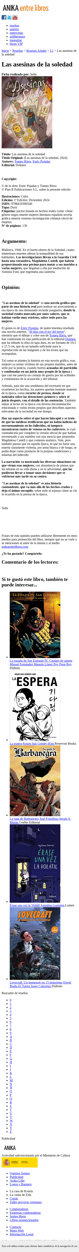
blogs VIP (16, 44)
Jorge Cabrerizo (41, 986)
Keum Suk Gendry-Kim (39, 743)
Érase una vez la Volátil (25, 905)
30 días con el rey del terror (46, 331)
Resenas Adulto (36, 50)
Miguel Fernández (22, 664)
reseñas (14, 25)
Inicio (5, 50)
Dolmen (70, 339)
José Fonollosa (49, 818)
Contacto (15, 1227)
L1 (51, 50)
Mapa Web (17, 1230)
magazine (16, 40)
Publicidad (16, 1177)
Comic (14, 1198)
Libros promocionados (24, 1220)
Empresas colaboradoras (25, 1212)
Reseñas (17, 50)
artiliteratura (17, 36)
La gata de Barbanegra (24, 818)
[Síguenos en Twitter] (9, 18)
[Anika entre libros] (22, 1151)
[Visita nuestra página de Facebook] (4, 18)
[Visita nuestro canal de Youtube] (15, 18)
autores (14, 29)
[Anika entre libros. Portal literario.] (28, 13)
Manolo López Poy (46, 664)
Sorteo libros (18, 1216)
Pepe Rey (65, 664)
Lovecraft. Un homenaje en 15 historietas (36, 982)
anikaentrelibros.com (15, 546)
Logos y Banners (21, 1184)
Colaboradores (19, 1209)
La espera (16, 743)
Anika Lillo (17, 1180)
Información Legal (21, 1234)
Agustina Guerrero (52, 905)
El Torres (24, 986)
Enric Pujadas (41, 161)
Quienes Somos (20, 1173)
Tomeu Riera (22, 161)
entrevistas (16, 33)
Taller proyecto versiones (26, 1202)
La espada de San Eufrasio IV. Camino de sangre (41, 660)
